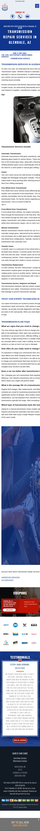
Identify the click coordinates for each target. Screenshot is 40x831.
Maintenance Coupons (20, 761)
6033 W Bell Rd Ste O (21, 26)
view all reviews (20, 740)
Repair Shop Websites (18, 804)
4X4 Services (7, 580)
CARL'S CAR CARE (19, 53)
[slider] (20, 671)
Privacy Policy (23, 807)
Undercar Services (10, 577)
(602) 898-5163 (9, 26)
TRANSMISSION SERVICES (20, 58)
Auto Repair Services (20, 758)
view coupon (9, 610)
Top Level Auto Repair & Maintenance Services (17, 56)
